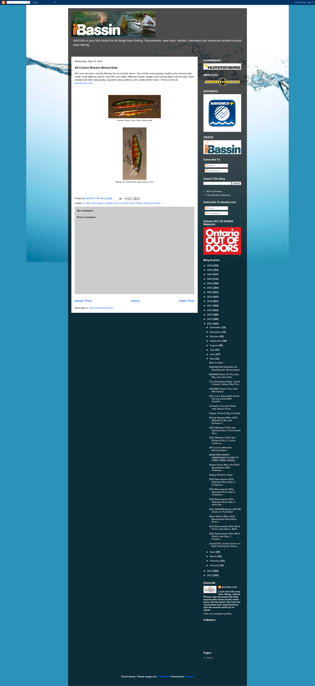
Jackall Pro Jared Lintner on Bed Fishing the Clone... (225, 545)
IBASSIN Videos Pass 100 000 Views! (223, 390)
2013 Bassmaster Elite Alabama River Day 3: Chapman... (222, 482)
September (216, 340)
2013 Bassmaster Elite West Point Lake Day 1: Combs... (224, 536)
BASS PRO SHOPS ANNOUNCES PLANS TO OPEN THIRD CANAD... (224, 457)
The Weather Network (218, 195)
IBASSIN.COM (93, 198)
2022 (210, 283)
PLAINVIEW (163, 676)
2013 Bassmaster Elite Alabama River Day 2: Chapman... (222, 492)
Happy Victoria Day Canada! (225, 413)
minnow (124, 203)
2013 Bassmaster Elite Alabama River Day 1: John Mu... (222, 502)
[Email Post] (120, 198)
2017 (210, 305)
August (214, 345)
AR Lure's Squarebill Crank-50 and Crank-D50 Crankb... (224, 399)
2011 (210, 575)
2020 (210, 292)
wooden (156, 203)
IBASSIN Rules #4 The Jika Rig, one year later (224, 375)
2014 (210, 319)
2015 (210, 314)
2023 (210, 279)
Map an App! (216, 362)
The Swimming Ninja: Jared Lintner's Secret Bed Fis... (224, 383)
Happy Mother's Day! (220, 474)
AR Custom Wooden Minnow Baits (220, 449)
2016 (210, 310)
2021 (210, 287)
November (216, 332)
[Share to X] (132, 198)
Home (135, 301)
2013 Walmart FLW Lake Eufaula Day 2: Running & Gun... (225, 430)
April (213, 552)
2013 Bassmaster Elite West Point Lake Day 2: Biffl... (224, 527)
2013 (210, 323)
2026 (210, 265)
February (215, 560)
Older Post (186, 301)
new (132, 203)
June (213, 354)
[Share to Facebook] (135, 198)
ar (84, 203)
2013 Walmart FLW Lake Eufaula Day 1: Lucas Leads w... (222, 440)
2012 (210, 571)
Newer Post (83, 301)
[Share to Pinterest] (138, 198)
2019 (210, 296)
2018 (210, 301)
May (212, 358)
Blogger (189, 676)
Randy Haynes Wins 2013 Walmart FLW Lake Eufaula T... (223, 420)
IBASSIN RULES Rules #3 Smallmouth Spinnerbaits (224, 368)
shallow (139, 203)
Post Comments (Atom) (101, 308)
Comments (213, 170)
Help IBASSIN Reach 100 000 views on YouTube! (225, 510)
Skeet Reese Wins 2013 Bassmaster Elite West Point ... (223, 519)
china (94, 203)
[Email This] (126, 198)
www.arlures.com (83, 83)
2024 (210, 274)
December (216, 327)
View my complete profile (217, 613)
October (215, 336)
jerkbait (109, 203)
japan (101, 203)
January (215, 565)
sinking (147, 203)
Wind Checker (214, 191)
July (212, 349)
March (213, 556)
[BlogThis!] (129, 198)
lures (116, 203)
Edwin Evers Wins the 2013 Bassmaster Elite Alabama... (224, 467)
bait (88, 203)
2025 (210, 270)
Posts (210, 165)
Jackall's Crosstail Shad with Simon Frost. (222, 407)
